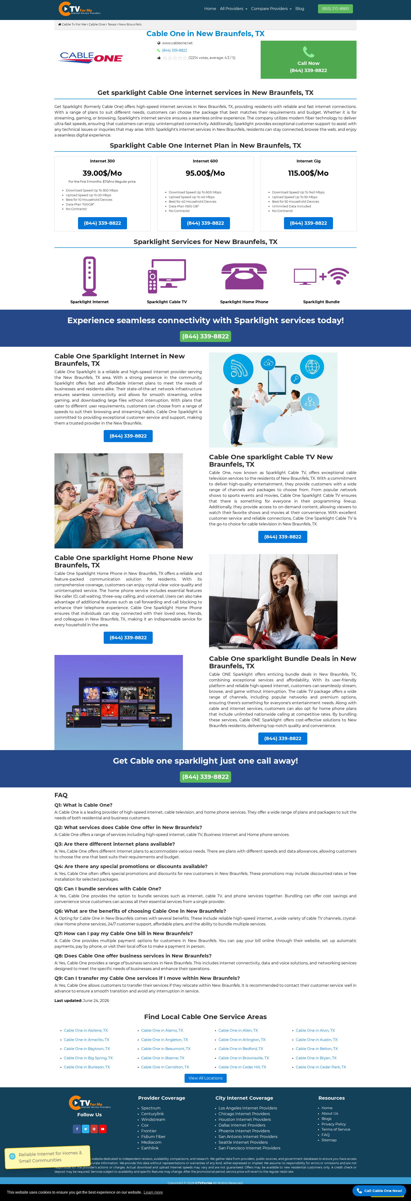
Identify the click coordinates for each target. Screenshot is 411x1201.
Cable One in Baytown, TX (87, 1052)
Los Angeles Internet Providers (248, 1112)
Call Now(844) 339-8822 (308, 66)
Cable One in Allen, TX (238, 1034)
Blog (299, 8)
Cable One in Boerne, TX (162, 1061)
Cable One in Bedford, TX (241, 1052)
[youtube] (103, 1132)
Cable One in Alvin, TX (315, 1034)
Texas (112, 24)
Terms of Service (336, 1133)
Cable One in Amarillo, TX (86, 1043)
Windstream (153, 1123)
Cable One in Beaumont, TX (166, 1052)
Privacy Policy (334, 1128)
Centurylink (152, 1117)
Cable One (97, 24)
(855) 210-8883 (335, 8)
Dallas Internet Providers (242, 1129)
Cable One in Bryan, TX (316, 1061)
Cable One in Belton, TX (317, 1052)
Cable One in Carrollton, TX (165, 1071)
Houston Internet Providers (245, 1123)
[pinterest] (94, 1132)
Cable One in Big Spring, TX (88, 1061)
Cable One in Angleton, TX (164, 1043)
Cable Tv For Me (73, 24)
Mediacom (151, 1146)
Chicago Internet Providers (244, 1117)
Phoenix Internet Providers (244, 1135)
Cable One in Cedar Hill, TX (242, 1071)
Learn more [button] (153, 1192)
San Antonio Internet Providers (248, 1140)
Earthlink (150, 1152)
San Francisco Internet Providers (249, 1152)
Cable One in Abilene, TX (86, 1034)
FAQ (326, 1138)
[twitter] (85, 1132)
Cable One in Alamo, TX (162, 1034)
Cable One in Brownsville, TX (244, 1061)
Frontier (149, 1135)
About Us (330, 1117)
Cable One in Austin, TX (317, 1043)
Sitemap (329, 1144)
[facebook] (77, 1132)
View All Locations (206, 1082)
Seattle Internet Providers (243, 1146)
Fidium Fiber (153, 1140)
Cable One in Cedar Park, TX (321, 1071)
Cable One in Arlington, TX (242, 1043)
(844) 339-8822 (174, 50)
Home (210, 8)
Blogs (326, 1122)
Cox (145, 1129)
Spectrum (151, 1112)
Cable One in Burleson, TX (87, 1071)
